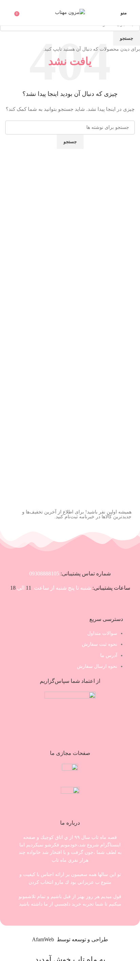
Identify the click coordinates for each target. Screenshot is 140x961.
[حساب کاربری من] (8, 13)
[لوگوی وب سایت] (70, 12)
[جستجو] (111, 13)
